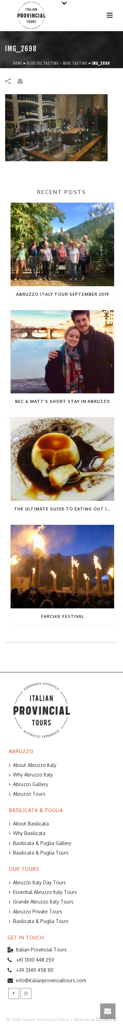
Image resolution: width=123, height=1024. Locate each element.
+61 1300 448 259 (35, 960)
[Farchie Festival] (62, 566)
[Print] (23, 80)
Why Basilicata (29, 833)
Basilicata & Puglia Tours (41, 853)
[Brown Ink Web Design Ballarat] (106, 1019)
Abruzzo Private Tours (37, 911)
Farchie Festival (62, 616)
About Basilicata (31, 823)
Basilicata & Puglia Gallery (42, 843)
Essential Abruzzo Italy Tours (45, 892)
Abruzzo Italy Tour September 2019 (62, 294)
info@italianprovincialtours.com (51, 980)
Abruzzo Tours (29, 794)
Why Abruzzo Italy (33, 775)
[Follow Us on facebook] (13, 993)
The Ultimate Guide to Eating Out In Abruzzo (64, 508)
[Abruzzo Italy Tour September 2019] (62, 244)
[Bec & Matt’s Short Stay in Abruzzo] (62, 352)
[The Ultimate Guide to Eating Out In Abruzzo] (62, 459)
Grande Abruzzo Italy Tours (43, 902)
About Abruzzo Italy (34, 765)
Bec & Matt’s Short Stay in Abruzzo (62, 401)
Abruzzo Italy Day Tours (39, 882)
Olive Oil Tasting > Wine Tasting (57, 63)
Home (17, 63)
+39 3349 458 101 (34, 970)
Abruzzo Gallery (30, 784)
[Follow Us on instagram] (25, 993)
